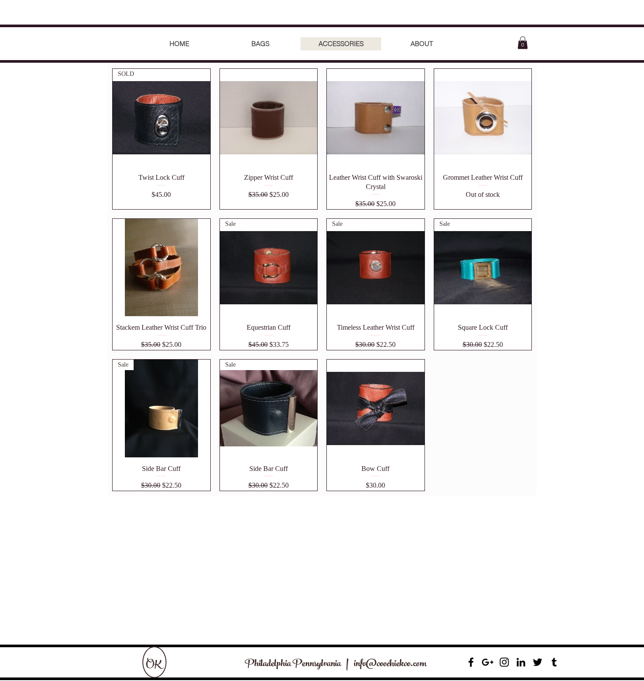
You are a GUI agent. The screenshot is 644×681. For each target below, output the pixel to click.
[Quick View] (269, 118)
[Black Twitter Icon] (537, 662)
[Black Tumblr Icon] (554, 662)
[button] (522, 42)
